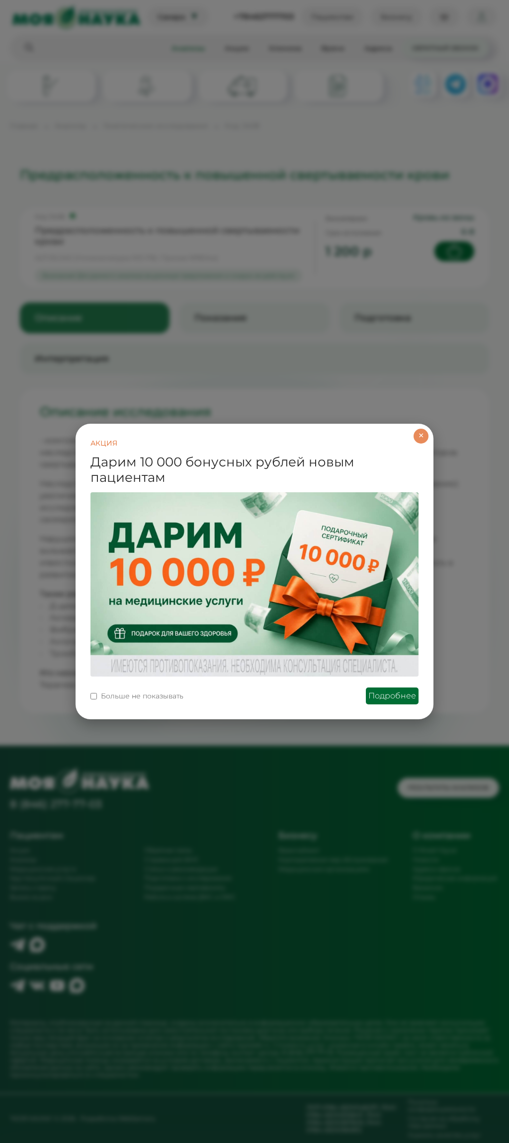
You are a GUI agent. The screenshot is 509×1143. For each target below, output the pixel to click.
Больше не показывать (142, 695)
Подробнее (392, 695)
